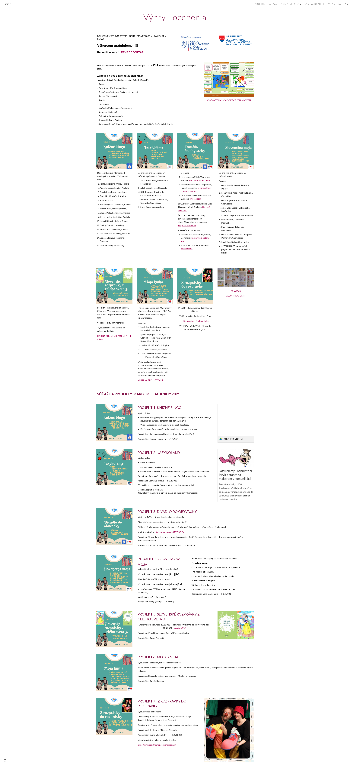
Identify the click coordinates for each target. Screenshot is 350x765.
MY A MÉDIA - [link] (335, 4)
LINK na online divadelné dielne (195, 321)
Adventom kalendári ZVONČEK (170, 532)
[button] (346, 4)
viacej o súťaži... (180, 628)
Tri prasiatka (195, 199)
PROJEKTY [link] (259, 4)
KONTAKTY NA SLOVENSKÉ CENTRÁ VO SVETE (229, 100)
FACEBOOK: (236, 291)
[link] (236, 423)
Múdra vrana (186, 248)
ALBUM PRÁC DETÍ (235, 296)
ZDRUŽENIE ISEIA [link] (290, 4)
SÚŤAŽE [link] (273, 3)
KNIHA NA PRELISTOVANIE (150, 380)
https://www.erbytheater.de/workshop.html (157, 745)
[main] (175, 17)
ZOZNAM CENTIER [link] (314, 4)
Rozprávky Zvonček (187, 225)
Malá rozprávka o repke (199, 180)
